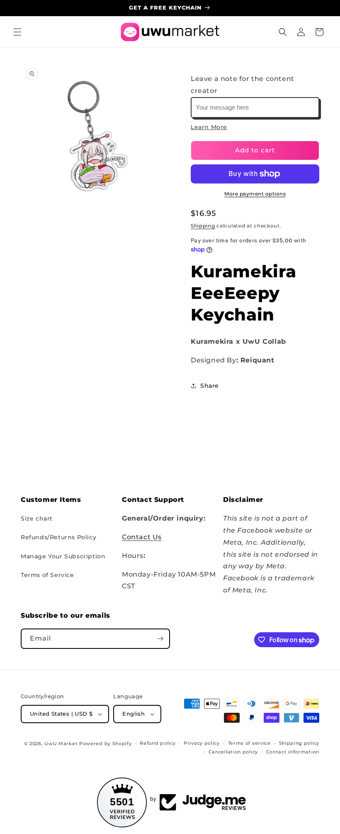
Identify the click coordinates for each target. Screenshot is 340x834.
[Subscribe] (160, 639)
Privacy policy (202, 743)
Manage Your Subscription (63, 556)
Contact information (292, 752)
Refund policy (157, 743)
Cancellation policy (233, 752)
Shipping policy (299, 743)
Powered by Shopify (105, 743)
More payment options (255, 194)
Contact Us (142, 537)
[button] (17, 32)
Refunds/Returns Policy (58, 537)
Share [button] (209, 385)
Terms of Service (47, 575)
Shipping (203, 226)
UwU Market (61, 743)
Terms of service (249, 743)
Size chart (37, 518)
